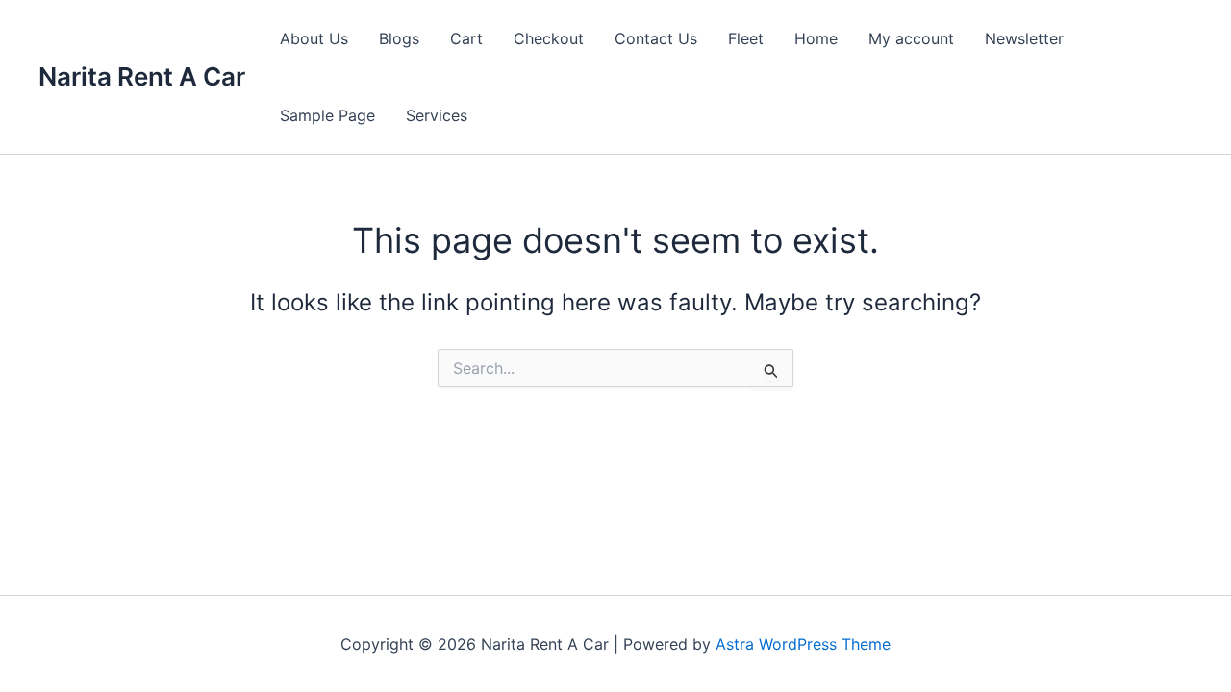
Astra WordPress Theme (803, 644)
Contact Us (656, 38)
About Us (314, 38)
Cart (466, 38)
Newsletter (1024, 38)
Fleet (746, 38)
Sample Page (327, 115)
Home (816, 38)
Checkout (549, 38)
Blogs (399, 38)
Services (436, 115)
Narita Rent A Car (141, 76)
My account (911, 38)
